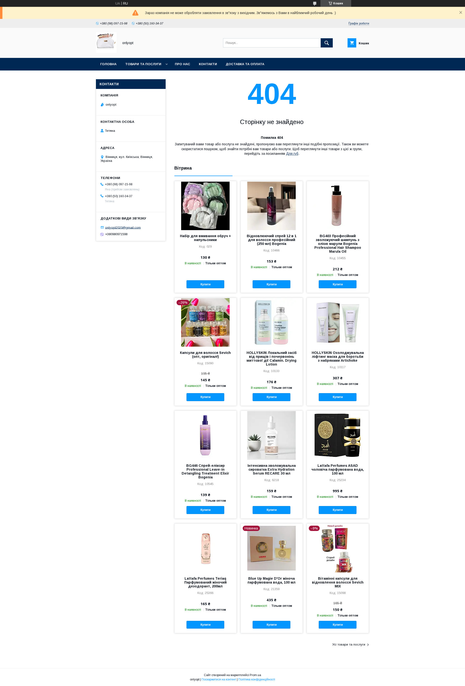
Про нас (182, 64)
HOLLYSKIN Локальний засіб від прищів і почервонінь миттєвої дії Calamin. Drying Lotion (272, 358)
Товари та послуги (143, 64)
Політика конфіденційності (256, 679)
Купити (205, 284)
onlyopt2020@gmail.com (123, 227)
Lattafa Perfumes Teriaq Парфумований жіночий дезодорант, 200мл (205, 582)
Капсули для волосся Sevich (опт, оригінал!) (205, 355)
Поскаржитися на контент (219, 679)
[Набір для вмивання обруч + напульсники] (205, 205)
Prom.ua (255, 675)
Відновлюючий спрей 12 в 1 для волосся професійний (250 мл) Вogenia (271, 240)
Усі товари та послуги (348, 644)
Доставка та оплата (245, 64)
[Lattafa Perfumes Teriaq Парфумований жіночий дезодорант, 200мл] (205, 548)
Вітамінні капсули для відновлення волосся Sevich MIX (338, 582)
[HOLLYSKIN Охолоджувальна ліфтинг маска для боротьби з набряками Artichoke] (338, 322)
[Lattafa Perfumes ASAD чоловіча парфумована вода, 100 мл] (338, 435)
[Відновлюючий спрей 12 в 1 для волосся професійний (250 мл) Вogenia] (271, 205)
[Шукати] (327, 42)
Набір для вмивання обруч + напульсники (205, 238)
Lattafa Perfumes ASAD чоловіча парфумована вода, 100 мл (337, 469)
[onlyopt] (106, 52)
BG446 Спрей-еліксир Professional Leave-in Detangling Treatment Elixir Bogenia (205, 471)
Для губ (292, 154)
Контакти (208, 64)
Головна (108, 64)
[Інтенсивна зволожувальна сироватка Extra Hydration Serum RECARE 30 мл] (271, 435)
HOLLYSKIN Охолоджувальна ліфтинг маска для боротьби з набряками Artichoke (338, 356)
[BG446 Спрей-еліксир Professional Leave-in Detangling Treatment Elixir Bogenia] (205, 435)
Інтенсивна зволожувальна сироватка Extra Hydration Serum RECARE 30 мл (272, 469)
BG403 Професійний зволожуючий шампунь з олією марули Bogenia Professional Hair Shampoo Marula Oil (337, 243)
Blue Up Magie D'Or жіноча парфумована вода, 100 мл (271, 580)
